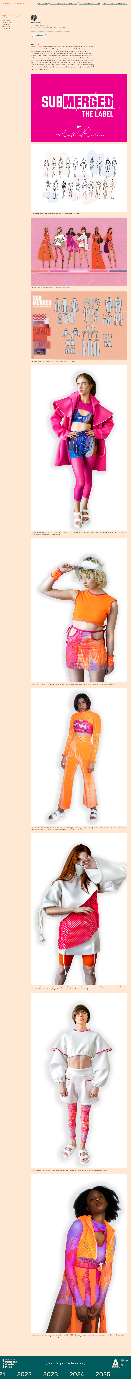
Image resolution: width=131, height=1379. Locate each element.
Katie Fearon (6, 26)
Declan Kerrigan (7, 22)
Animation (43, 3)
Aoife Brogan (6, 28)
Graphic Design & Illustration (115, 3)
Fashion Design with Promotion (63, 3)
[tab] (39, 35)
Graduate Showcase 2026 (13, 3)
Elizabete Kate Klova (8, 20)
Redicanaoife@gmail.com (40, 25)
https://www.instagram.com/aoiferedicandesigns (48, 27)
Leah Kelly (5, 24)
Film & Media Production (90, 3)
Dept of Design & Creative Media (64, 1363)
